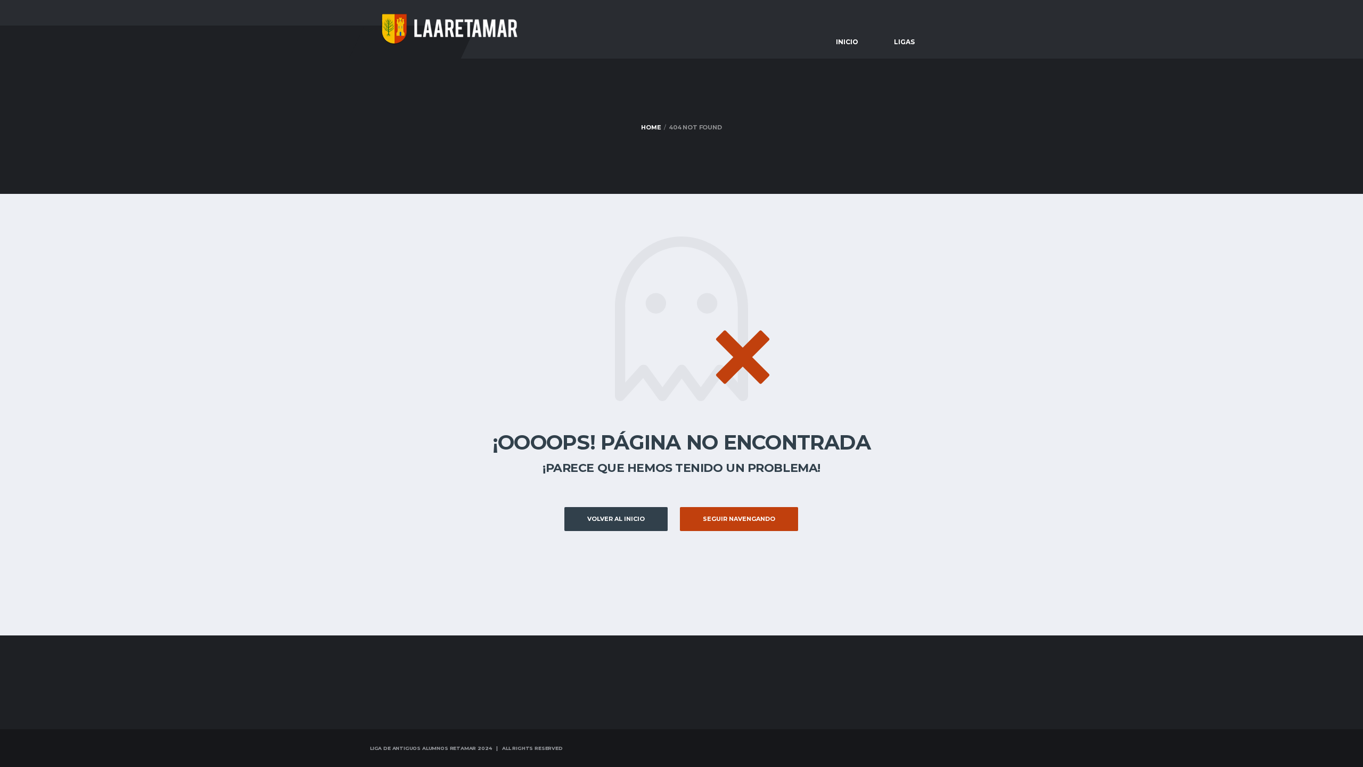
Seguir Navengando (739, 519)
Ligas (904, 42)
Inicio (847, 42)
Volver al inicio (616, 519)
